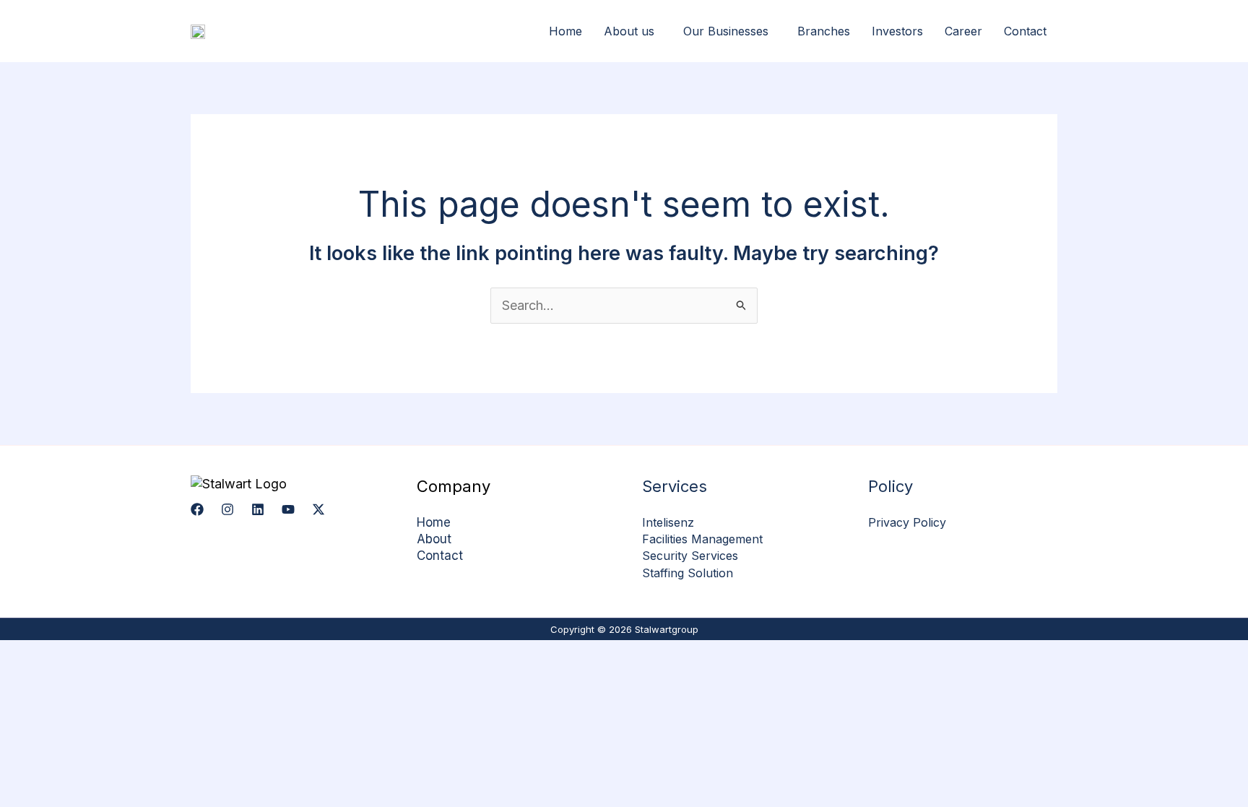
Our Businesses (725, 31)
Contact (1025, 31)
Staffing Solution (687, 573)
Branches (823, 31)
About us (629, 31)
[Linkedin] (257, 509)
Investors (897, 31)
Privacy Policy (907, 522)
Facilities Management (702, 539)
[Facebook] (197, 509)
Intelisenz (668, 522)
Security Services (690, 555)
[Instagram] (227, 509)
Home (565, 31)
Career (963, 31)
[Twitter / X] (318, 509)
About (434, 539)
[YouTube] (288, 509)
